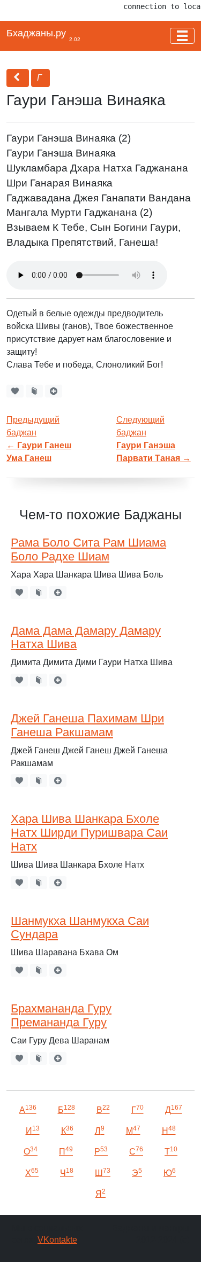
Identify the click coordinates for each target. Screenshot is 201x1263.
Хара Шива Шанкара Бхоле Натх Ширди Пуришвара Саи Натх (89, 833)
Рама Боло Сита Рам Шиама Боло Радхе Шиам (88, 549)
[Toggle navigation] (182, 36)
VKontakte (57, 1239)
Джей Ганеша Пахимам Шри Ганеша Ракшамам (87, 725)
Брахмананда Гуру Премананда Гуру (61, 1015)
